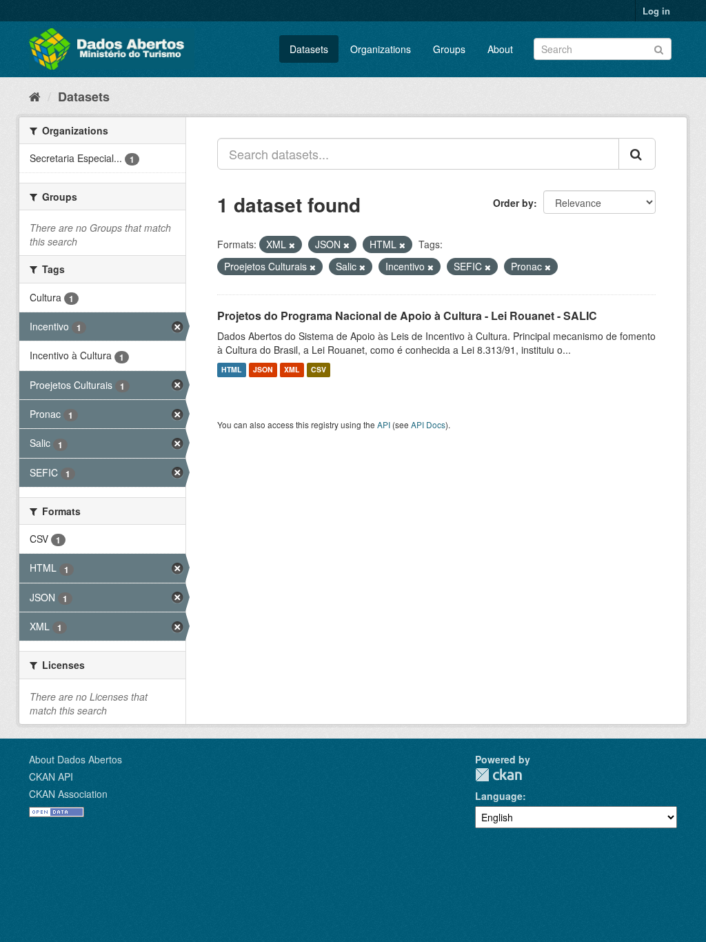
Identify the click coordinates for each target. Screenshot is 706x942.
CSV (318, 370)
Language (499, 796)
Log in (656, 10)
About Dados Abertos (75, 759)
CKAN (498, 775)
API (383, 424)
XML (291, 370)
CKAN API (51, 776)
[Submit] (659, 48)
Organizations (380, 49)
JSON (263, 370)
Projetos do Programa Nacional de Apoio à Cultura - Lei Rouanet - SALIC (407, 315)
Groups (449, 49)
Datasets (309, 49)
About (500, 49)
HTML (231, 370)
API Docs (428, 424)
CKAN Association (68, 794)
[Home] (35, 96)
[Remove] (292, 244)
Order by (513, 203)
